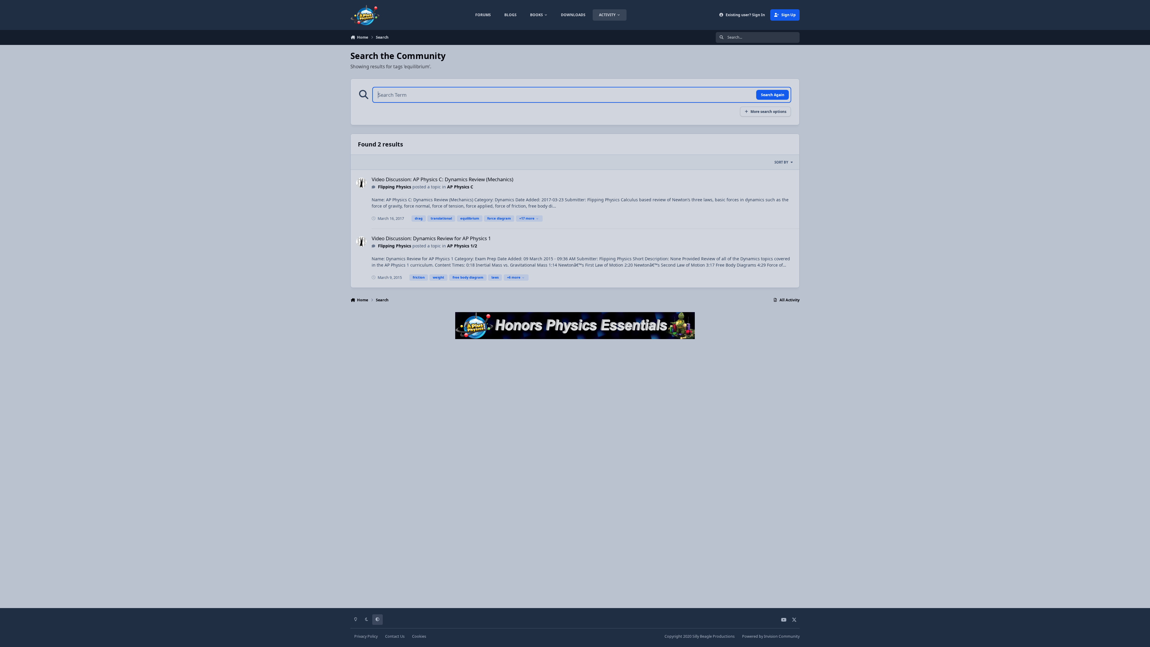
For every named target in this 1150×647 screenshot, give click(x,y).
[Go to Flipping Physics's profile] (361, 183)
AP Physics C (460, 187)
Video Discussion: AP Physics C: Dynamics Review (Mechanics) (442, 179)
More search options (768, 111)
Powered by (771, 636)
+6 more (513, 277)
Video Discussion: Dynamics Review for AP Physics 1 (431, 238)
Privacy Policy (366, 636)
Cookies (419, 636)
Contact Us (395, 636)
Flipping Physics (394, 187)
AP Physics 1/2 (462, 246)
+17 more (527, 218)
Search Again (772, 94)
